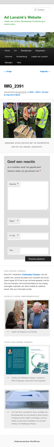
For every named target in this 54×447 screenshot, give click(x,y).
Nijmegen (9, 62)
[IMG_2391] (27, 120)
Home (7, 50)
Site (11, 250)
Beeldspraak (26, 50)
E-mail (13, 235)
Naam (13, 221)
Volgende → (45, 71)
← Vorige (8, 71)
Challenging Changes (30, 274)
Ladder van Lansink (39, 56)
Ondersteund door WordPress (27, 441)
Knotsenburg (21, 56)
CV (15, 50)
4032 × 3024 (34, 92)
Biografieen (40, 50)
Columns (8, 56)
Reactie (13, 184)
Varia (19, 62)
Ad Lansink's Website (22, 17)
